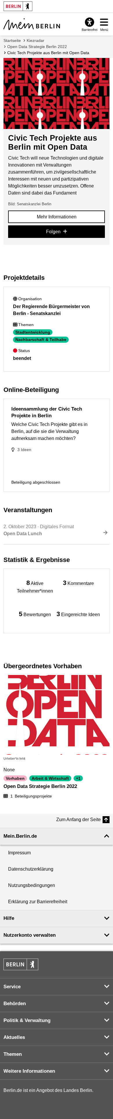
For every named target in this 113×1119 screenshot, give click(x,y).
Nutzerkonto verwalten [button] (29, 935)
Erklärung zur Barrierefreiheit (37, 901)
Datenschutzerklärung (30, 869)
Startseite (12, 40)
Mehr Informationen (56, 216)
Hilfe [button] (8, 918)
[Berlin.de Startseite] (20, 964)
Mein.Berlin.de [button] (20, 836)
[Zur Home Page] (31, 24)
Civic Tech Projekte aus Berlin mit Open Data (48, 52)
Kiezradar (35, 40)
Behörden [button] (14, 1003)
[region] (35, 586)
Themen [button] (12, 1054)
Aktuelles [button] (14, 1037)
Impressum (19, 852)
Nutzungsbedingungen (31, 885)
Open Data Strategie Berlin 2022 (37, 46)
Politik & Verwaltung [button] (26, 1020)
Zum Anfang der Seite (78, 819)
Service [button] (12, 986)
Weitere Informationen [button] (29, 1071)
